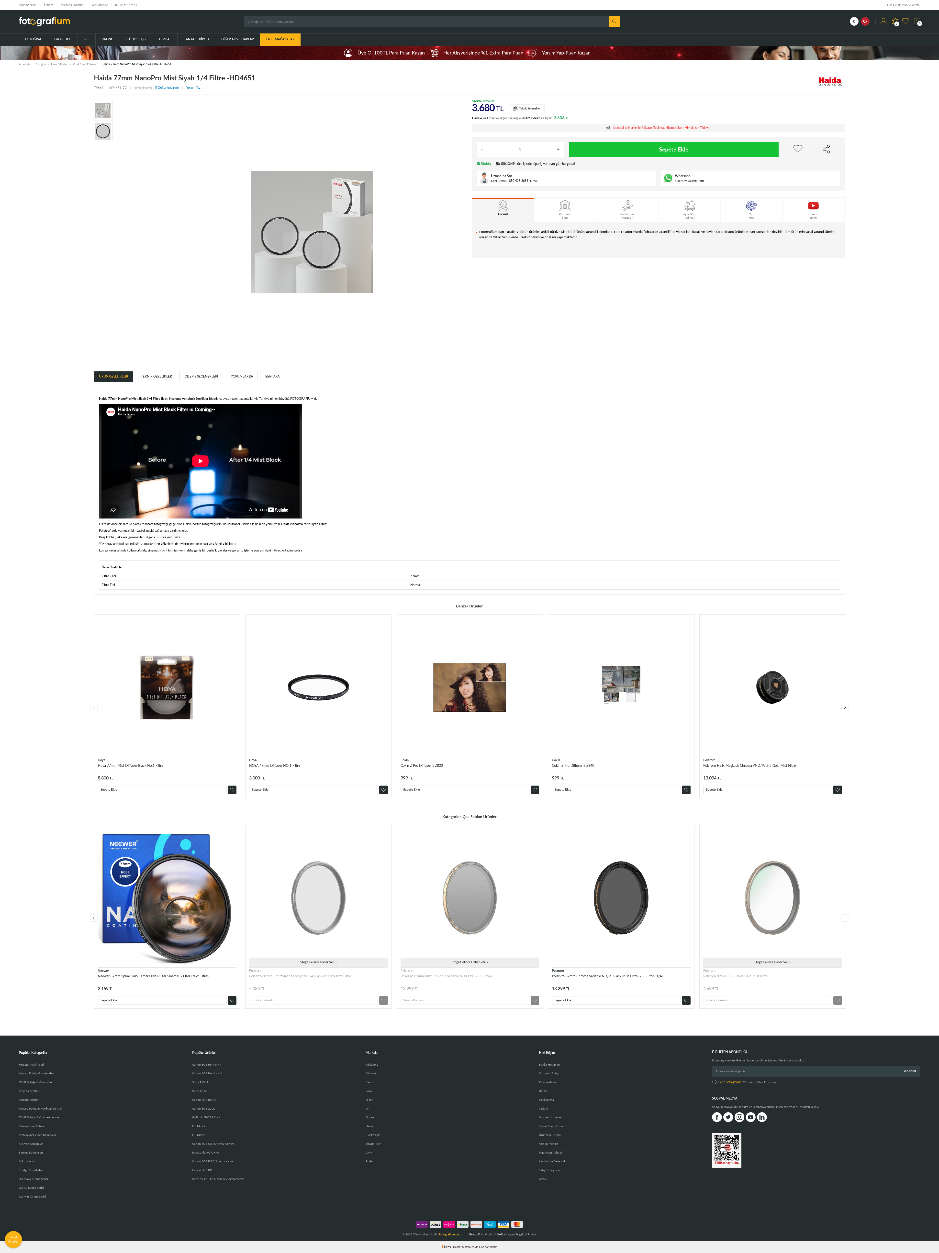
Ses (86, 39)
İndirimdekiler (27, 4)
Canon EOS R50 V (204, 1099)
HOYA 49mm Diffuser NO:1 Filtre (274, 765)
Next (845, 707)
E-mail (534, 180)
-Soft (446, 1246)
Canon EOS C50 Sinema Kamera (213, 1143)
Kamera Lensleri (29, 1099)
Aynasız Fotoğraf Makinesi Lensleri (41, 1108)
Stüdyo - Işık (136, 39)
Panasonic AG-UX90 (205, 1152)
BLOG (543, 1091)
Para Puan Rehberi (551, 1152)
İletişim (48, 4)
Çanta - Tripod (196, 39)
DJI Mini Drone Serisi (32, 1196)
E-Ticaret (455, 1246)
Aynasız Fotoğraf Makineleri (36, 1073)
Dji (367, 1108)
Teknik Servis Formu (552, 1126)
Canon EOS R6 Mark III (207, 1073)
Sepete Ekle (673, 149)
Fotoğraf (33, 39)
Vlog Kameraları (29, 1091)
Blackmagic (373, 1135)
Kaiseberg (372, 1064)
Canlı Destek (499, 180)
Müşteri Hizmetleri (72, 4)
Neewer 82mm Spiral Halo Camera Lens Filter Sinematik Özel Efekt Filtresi (153, 976)
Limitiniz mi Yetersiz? (552, 1161)
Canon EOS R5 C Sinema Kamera (213, 1161)
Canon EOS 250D (203, 1108)
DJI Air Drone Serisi (31, 1187)
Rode (369, 1161)
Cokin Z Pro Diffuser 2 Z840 (573, 765)
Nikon (369, 1099)
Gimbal (165, 39)
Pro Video (62, 39)
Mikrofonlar (26, 1161)
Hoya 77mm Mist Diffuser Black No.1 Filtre (130, 765)
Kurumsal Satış (548, 1073)
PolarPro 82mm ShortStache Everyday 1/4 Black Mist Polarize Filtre (300, 976)
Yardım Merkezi (549, 1143)
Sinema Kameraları (31, 1152)
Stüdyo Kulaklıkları (31, 1170)
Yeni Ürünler (100, 4)
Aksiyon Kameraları (31, 1143)
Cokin (405, 760)
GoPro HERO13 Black (206, 1117)
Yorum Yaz (193, 87)
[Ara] (614, 21)
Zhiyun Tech (373, 1143)
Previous (94, 707)
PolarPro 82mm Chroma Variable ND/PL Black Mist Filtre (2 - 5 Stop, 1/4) (607, 976)
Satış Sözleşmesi (549, 1170)
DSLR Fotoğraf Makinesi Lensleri (39, 1117)
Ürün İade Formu (550, 1135)
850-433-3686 (518, 180)
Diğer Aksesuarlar (237, 39)
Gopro (370, 1117)
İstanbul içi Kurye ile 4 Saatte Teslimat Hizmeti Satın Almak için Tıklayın (661, 128)
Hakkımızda (546, 1099)
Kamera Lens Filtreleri (32, 1126)
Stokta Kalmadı (262, 1000)
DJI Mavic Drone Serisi (33, 1178)
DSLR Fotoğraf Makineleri (35, 1082)
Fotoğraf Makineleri (31, 1064)
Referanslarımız (549, 1082)
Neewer (103, 970)
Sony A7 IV (199, 1091)
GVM (369, 1152)
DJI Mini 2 (198, 1126)
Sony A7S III (200, 1082)
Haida (369, 1126)
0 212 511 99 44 (126, 4)
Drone (107, 39)
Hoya (101, 760)
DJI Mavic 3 (199, 1135)
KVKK (543, 1178)
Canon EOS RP (202, 1170)
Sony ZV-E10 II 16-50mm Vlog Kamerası (218, 1178)
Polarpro (709, 760)
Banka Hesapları (549, 1064)
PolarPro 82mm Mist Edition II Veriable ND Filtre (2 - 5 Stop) (446, 976)
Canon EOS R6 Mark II (206, 1064)
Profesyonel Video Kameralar (37, 1135)
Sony (369, 1091)
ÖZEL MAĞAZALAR (280, 39)
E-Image (371, 1073)
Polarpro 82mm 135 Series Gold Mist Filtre (735, 976)
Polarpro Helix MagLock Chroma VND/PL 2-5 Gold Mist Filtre (749, 765)
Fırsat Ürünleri (13, 1239)
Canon (370, 1082)
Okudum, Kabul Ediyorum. (747, 1082)
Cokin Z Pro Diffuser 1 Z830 (422, 765)
